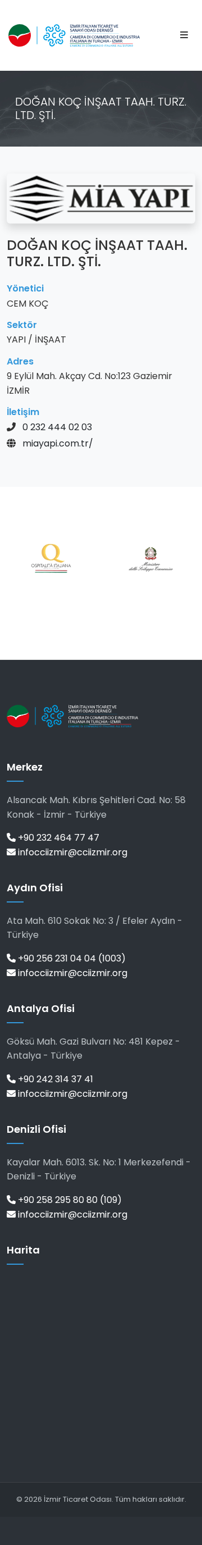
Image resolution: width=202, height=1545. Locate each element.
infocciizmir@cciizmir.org (71, 852)
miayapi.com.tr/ (57, 443)
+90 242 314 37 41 (54, 1079)
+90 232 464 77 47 (57, 837)
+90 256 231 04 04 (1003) (71, 958)
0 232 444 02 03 (57, 427)
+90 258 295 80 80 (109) (69, 1199)
